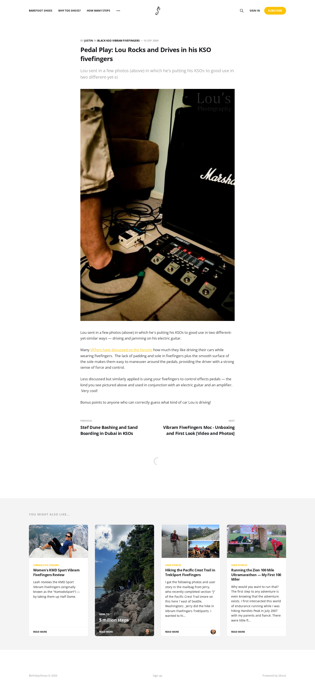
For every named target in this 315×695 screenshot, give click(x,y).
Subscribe (275, 10)
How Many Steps (98, 10)
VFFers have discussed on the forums (121, 349)
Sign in (255, 10)
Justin (88, 40)
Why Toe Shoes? (69, 10)
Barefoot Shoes (40, 10)
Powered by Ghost (274, 675)
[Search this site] (241, 10)
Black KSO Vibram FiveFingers (118, 40)
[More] (118, 10)
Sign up (157, 675)
